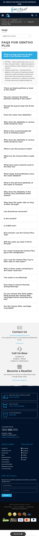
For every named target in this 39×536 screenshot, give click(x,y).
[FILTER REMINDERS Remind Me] (19, 419)
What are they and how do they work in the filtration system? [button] (18, 55)
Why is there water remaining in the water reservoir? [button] (18, 269)
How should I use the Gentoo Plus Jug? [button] (19, 234)
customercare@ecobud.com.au (19, 335)
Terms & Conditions (19, 507)
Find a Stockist (5, 462)
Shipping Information (7, 466)
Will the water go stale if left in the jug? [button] (18, 243)
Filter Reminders (6, 457)
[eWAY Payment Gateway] (13, 520)
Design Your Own (6, 450)
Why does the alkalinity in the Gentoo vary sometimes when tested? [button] (17, 193)
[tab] (19, 55)
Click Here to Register (19, 380)
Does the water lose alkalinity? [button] (18, 115)
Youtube (24, 457)
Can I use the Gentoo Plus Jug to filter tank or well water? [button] (18, 261)
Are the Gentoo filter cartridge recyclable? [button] (17, 307)
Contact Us (19, 343)
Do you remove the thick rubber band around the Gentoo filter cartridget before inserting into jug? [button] (18, 296)
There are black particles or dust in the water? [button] (18, 89)
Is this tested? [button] (10, 219)
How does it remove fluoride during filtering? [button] (17, 286)
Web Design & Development (19, 508)
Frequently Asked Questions (12, 22)
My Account (5, 453)
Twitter (25, 455)
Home (4, 20)
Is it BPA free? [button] (10, 226)
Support (15, 20)
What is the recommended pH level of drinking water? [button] (17, 132)
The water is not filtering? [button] (15, 278)
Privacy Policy (8, 507)
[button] (17, 36)
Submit (7, 495)
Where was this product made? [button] (18, 149)
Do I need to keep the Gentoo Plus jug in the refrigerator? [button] (19, 252)
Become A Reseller (7, 464)
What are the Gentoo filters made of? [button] (19, 157)
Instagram (25, 450)
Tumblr (24, 459)
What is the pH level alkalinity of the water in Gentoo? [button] (18, 184)
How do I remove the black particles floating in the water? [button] (17, 98)
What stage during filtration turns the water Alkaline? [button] (19, 175)
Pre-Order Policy (6, 468)
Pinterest (25, 453)
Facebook (25, 448)
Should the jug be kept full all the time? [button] (19, 107)
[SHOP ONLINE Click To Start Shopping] (19, 410)
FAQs (3, 455)
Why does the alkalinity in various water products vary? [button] (19, 123)
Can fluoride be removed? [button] (15, 211)
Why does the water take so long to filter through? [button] (19, 203)
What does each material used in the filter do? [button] (19, 166)
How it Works (5, 459)
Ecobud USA (30, 507)
